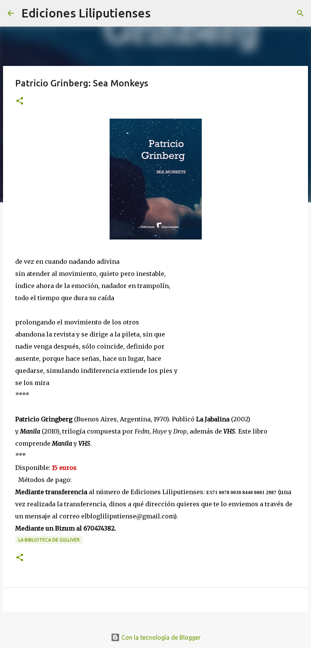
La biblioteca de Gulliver (49, 539)
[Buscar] (161, 13)
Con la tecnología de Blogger (160, 637)
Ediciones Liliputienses (86, 13)
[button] (19, 101)
